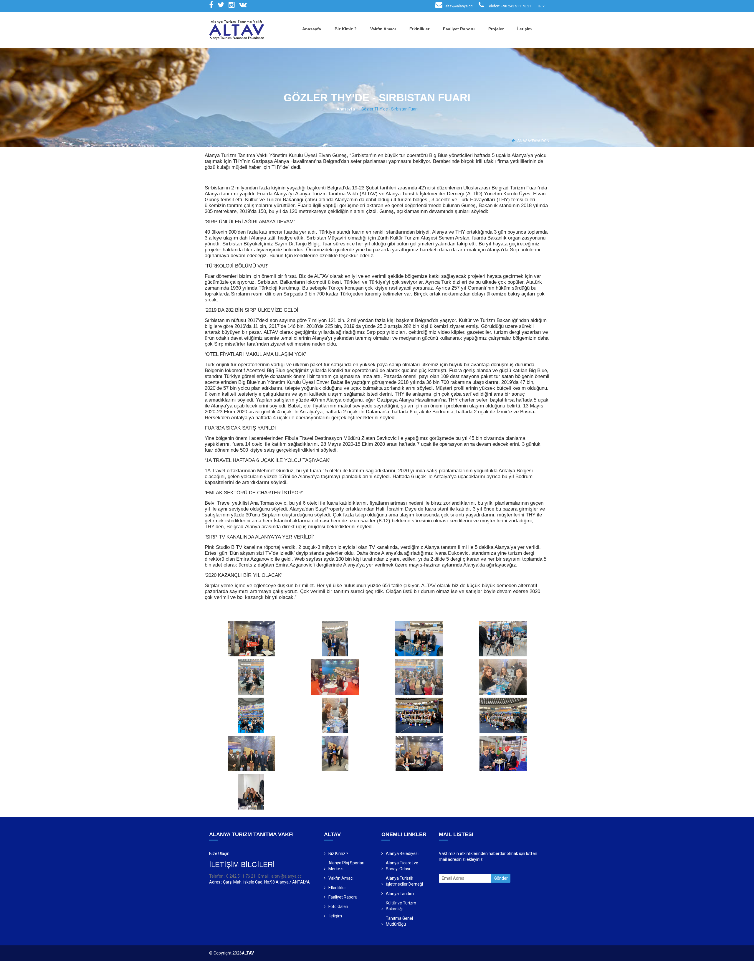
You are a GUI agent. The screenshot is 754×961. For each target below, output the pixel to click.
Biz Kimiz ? (346, 29)
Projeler (496, 29)
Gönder (501, 878)
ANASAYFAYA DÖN (532, 140)
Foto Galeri (338, 906)
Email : (264, 876)
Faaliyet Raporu (459, 29)
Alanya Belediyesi (402, 853)
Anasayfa (311, 29)
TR (540, 6)
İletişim (524, 29)
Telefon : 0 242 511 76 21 (232, 876)
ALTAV (248, 953)
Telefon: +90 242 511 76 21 (508, 6)
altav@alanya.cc (458, 6)
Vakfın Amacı (383, 29)
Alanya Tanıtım (400, 893)
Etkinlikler (419, 29)
